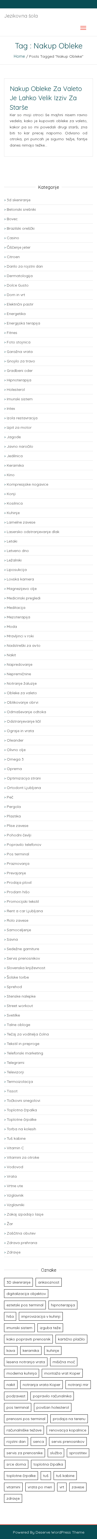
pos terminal (17, 1407)
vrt (62, 1487)
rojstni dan (16, 1441)
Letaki (12, 541)
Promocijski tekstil (23, 901)
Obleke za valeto (22, 692)
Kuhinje (13, 512)
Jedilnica (15, 455)
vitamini (13, 1487)
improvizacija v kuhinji (40, 1316)
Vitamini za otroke (23, 1157)
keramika (31, 1350)
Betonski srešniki (21, 209)
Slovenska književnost (26, 967)
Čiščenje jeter (18, 247)
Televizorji (15, 1072)
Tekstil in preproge (23, 1043)
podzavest (15, 1396)
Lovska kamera (20, 579)
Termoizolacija (20, 1081)
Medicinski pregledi (23, 598)
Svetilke (13, 1015)
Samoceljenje (19, 929)
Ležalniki (14, 560)
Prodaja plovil (19, 882)
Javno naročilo (20, 446)
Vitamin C (15, 1147)
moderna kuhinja (21, 1373)
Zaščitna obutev (21, 1233)
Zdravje (13, 1252)
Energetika (16, 313)
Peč (10, 797)
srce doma (16, 1464)
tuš (45, 1475)
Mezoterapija (18, 617)
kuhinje (53, 1350)
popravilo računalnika (52, 1396)
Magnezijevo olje (22, 588)
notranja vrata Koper (41, 1384)
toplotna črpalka (48, 1464)
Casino (13, 237)
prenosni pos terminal (25, 1418)
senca (38, 1441)
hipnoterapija (63, 1305)
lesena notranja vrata (25, 1361)
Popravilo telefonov (24, 844)
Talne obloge (18, 1024)
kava (10, 1350)
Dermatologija (20, 275)
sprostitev (78, 1452)
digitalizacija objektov (26, 1293)
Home (19, 56)
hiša (10, 1316)
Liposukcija (17, 569)
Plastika (14, 816)
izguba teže (50, 1327)
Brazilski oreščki (20, 228)
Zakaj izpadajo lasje (25, 1214)
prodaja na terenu (69, 1418)
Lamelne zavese (21, 522)
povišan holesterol (52, 1407)
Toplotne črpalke (21, 1119)
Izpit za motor (19, 427)
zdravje (13, 1498)
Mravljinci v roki (20, 636)
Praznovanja (18, 863)
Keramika (15, 465)
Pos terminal (18, 854)
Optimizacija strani (24, 778)
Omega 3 (15, 759)
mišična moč (64, 1361)
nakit (10, 1384)
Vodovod (15, 1166)
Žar (10, 1223)
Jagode (14, 436)
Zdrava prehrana (22, 1242)
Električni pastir (20, 304)
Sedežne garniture (23, 948)
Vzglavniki (15, 1204)
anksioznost (48, 1282)
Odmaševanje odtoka (26, 711)
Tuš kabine (16, 1138)
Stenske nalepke (21, 996)
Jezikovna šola (21, 16)
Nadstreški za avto (23, 645)
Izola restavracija (22, 417)
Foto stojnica (18, 342)
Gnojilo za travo (21, 361)
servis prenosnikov (67, 1441)
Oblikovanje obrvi (22, 702)
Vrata (12, 1176)
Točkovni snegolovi (23, 1100)
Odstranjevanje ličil (24, 721)
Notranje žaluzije (22, 683)
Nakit (11, 654)
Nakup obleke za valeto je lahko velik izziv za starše (46, 98)
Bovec (12, 218)
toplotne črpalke (21, 1475)
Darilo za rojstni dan (25, 266)
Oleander (15, 740)
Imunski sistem (20, 399)
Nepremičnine (19, 673)
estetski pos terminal (24, 1305)
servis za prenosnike (24, 1452)
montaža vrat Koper (62, 1373)
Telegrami (15, 1062)
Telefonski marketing (25, 1053)
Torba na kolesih (21, 1128)
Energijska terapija (23, 323)
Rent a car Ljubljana (25, 910)
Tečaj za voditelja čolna (28, 1034)
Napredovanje (19, 664)
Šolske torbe (18, 977)
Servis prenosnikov (23, 958)
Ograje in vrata (20, 730)
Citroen (13, 256)
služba (56, 1452)
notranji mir (78, 1384)
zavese (78, 1487)
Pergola (14, 806)
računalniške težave (23, 1430)
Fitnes (12, 332)
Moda (12, 626)
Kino (11, 474)
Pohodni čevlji (19, 835)
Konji (11, 493)
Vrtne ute (15, 1185)
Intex (11, 408)
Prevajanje (16, 873)
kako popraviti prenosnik (28, 1339)
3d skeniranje (18, 199)
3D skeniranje (18, 1282)
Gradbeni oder (20, 370)
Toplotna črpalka (22, 1110)
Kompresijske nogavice (27, 484)
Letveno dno (18, 550)
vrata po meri (40, 1487)
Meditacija (16, 607)
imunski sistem (19, 1327)
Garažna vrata (20, 351)
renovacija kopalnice (67, 1430)
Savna (12, 939)
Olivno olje (16, 749)
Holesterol (16, 389)
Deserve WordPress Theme (60, 1532)
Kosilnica (15, 503)
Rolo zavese (17, 920)
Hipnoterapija (19, 380)
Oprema (14, 768)
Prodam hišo (18, 891)
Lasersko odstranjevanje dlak (33, 531)
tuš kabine (65, 1475)
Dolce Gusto (18, 285)
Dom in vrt (16, 294)
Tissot (12, 1091)
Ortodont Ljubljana (24, 787)
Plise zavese (17, 825)
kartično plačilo (71, 1339)
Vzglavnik (15, 1195)
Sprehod (14, 986)
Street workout (20, 1005)
